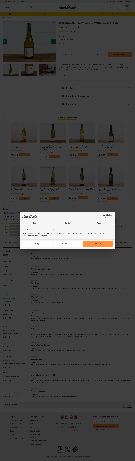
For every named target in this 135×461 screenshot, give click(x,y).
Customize (66, 244)
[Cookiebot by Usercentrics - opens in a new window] (103, 216)
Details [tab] (67, 223)
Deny (37, 244)
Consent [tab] (36, 223)
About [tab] (99, 223)
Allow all (98, 244)
